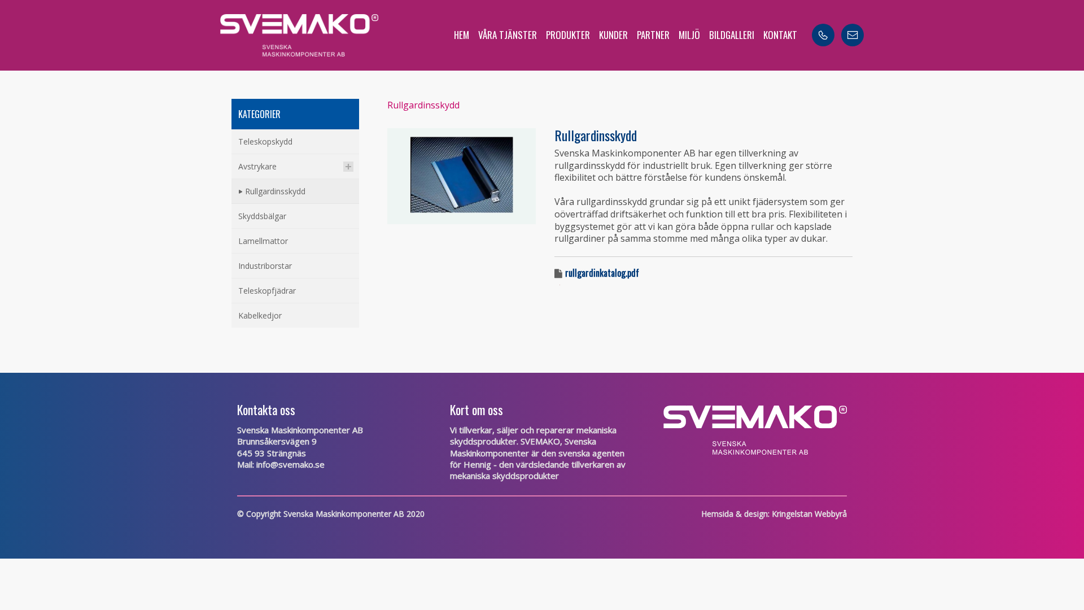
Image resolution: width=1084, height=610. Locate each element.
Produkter (568, 35)
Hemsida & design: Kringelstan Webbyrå (774, 513)
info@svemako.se (290, 464)
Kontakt (780, 35)
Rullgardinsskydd (423, 105)
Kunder (613, 35)
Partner (653, 35)
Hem (461, 35)
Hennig (477, 464)
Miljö (689, 35)
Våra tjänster (507, 35)
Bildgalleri (731, 35)
